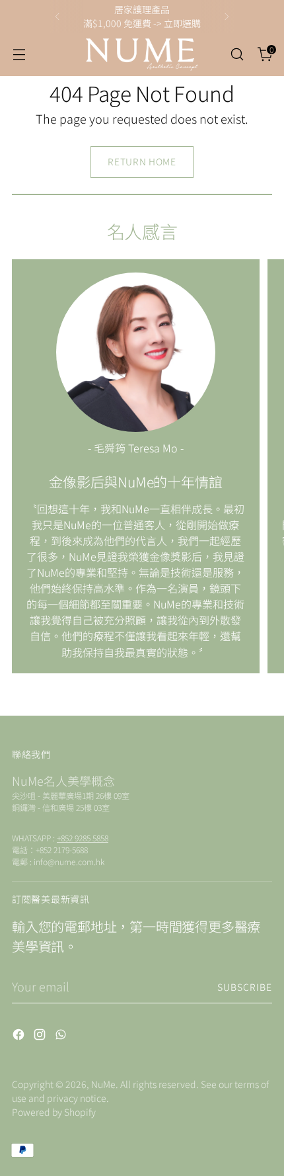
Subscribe (245, 986)
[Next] (226, 16)
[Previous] (57, 16)
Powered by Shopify (54, 1111)
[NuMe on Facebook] (20, 1036)
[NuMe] (142, 54)
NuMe (103, 1084)
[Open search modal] (236, 54)
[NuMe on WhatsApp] (62, 1036)
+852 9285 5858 (82, 837)
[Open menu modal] (18, 54)
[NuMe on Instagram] (41, 1036)
